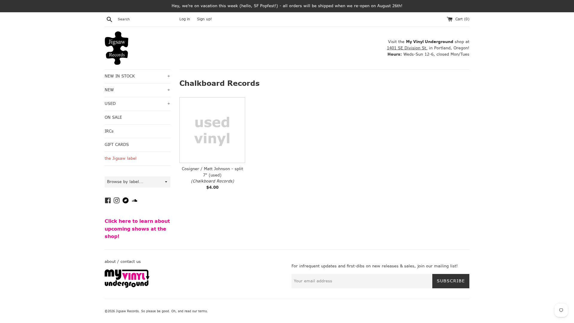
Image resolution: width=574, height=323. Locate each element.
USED (137, 103)
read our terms (195, 311)
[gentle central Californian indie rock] (212, 130)
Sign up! (204, 19)
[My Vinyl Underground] (127, 286)
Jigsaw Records (127, 311)
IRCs (109, 131)
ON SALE (113, 117)
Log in (184, 19)
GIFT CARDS (117, 144)
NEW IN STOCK (137, 76)
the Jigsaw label (121, 158)
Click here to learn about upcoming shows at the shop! (137, 229)
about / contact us (123, 261)
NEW (137, 89)
